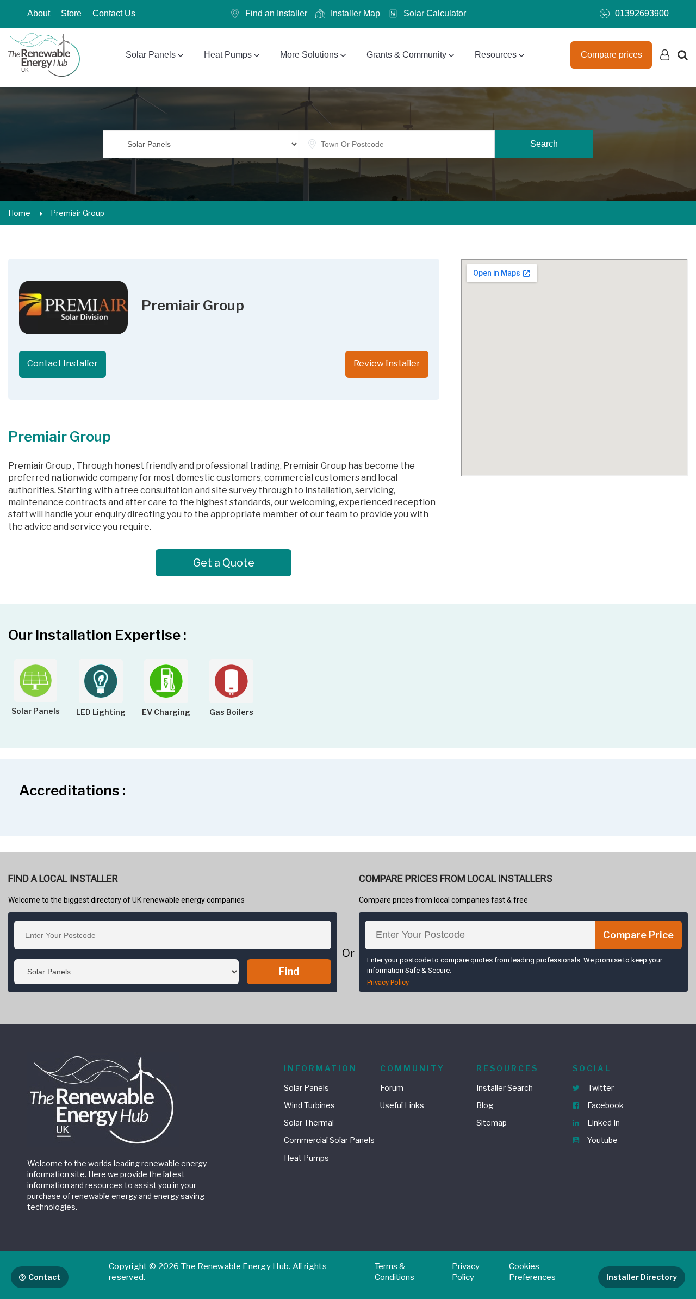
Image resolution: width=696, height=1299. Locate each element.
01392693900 (642, 13)
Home (19, 212)
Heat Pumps (228, 54)
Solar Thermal (309, 1122)
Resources (496, 54)
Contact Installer (62, 363)
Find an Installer (276, 13)
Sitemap (491, 1122)
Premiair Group (77, 212)
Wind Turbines (309, 1105)
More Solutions (309, 54)
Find (289, 971)
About (38, 13)
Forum (391, 1087)
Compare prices (611, 54)
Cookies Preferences (532, 1271)
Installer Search (504, 1087)
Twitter (600, 1087)
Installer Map (355, 13)
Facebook (605, 1105)
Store (71, 13)
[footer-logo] (103, 1098)
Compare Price (638, 935)
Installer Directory (641, 1277)
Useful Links (402, 1105)
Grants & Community (406, 54)
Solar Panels (151, 54)
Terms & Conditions (394, 1271)
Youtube (602, 1140)
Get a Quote (223, 562)
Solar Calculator (434, 13)
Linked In (603, 1122)
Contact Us (113, 13)
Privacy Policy (388, 982)
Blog (484, 1105)
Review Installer (386, 363)
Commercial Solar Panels (329, 1140)
